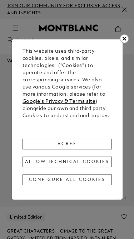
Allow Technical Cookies (67, 162)
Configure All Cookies (67, 180)
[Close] (124, 38)
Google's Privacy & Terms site (59, 101)
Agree (67, 144)
